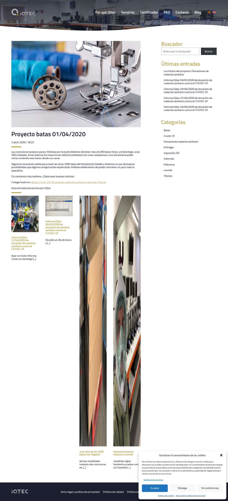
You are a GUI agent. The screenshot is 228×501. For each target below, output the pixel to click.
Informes (91, 182)
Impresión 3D (171, 152)
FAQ (167, 12)
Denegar (182, 488)
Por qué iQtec (105, 12)
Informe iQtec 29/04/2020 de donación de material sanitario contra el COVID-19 (188, 90)
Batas (34, 182)
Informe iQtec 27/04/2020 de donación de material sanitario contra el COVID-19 (188, 99)
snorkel (168, 170)
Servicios (128, 12)
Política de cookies (166, 495)
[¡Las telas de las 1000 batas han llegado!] (93, 444)
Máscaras (169, 164)
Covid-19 (44, 182)
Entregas (169, 147)
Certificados (149, 12)
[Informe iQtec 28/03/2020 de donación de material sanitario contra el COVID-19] (59, 214)
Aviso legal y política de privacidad (190, 495)
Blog (198, 12)
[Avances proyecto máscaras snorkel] (127, 444)
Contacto (182, 12)
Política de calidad (113, 491)
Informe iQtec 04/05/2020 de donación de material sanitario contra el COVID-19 (188, 81)
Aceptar (155, 488)
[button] (221, 455)
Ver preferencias (210, 488)
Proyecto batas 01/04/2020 (48, 134)
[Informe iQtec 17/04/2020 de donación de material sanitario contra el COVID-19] (25, 230)
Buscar (209, 51)
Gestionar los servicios (153, 479)
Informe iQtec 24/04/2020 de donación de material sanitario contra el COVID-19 (188, 108)
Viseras (101, 182)
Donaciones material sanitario (68, 182)
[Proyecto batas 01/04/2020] (76, 125)
